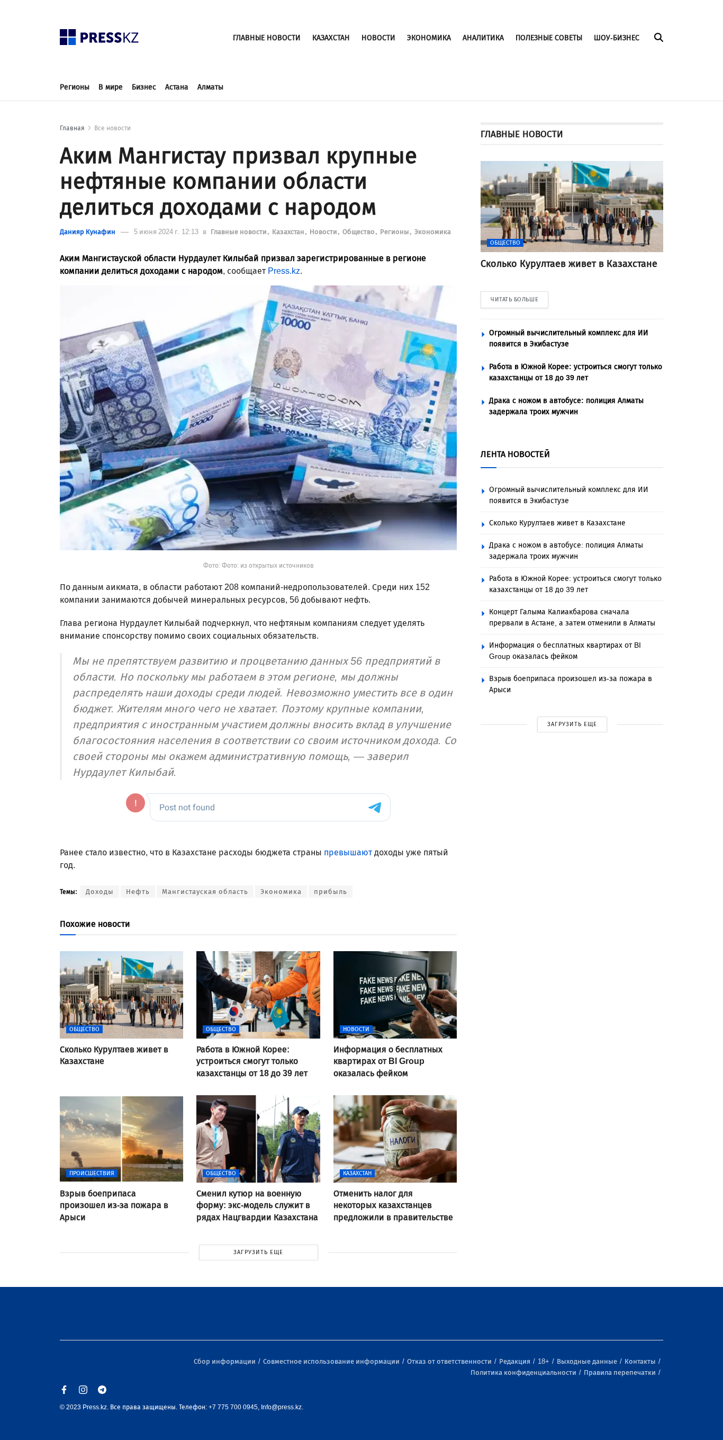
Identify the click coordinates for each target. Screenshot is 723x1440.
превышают (348, 852)
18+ (544, 1361)
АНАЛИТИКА (483, 37)
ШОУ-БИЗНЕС (616, 37)
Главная (72, 128)
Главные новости (239, 232)
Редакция (515, 1361)
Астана (176, 87)
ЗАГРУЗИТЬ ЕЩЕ (258, 1252)
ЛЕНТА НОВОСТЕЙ (515, 454)
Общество (359, 232)
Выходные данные (588, 1361)
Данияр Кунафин (87, 232)
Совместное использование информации (332, 1361)
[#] (99, 34)
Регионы (74, 87)
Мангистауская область (205, 892)
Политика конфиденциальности (524, 1372)
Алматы (210, 87)
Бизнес (144, 87)
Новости (324, 232)
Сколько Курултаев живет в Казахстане (557, 522)
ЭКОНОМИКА (429, 37)
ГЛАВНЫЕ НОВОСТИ (267, 37)
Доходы (100, 892)
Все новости (112, 128)
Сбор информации (225, 1361)
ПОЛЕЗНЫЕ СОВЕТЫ (549, 37)
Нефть (138, 892)
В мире (110, 87)
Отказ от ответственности (450, 1361)
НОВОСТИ (378, 37)
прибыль (330, 892)
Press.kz (284, 271)
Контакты (641, 1361)
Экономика (432, 232)
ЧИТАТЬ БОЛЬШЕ (514, 299)
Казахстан (289, 232)
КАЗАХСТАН (331, 37)
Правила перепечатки (620, 1372)
